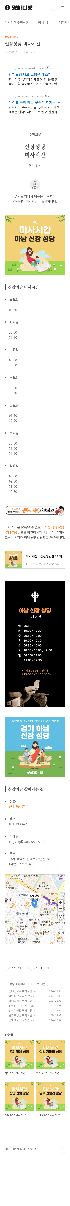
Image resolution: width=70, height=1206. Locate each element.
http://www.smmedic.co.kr (26, 68)
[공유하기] (19, 968)
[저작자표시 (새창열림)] (47, 967)
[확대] (60, 902)
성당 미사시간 (17, 984)
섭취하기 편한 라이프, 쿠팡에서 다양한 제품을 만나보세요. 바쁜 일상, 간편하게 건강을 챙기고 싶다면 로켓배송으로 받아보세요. (34, 109)
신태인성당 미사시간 (20, 991)
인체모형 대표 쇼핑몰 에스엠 (30, 74)
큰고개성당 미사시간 (20, 1015)
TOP (62, 1150)
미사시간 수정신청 (17, 22)
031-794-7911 (19, 806)
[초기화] (60, 916)
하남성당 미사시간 (19, 996)
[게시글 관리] (24, 968)
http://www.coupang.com (26, 96)
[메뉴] (62, 7)
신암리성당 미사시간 (20, 1010)
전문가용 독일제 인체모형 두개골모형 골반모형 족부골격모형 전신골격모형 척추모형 (35, 81)
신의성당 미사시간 (19, 1005)
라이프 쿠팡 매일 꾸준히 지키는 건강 (34, 102)
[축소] (60, 908)
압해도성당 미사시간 (20, 1001)
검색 (54, 8)
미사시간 (44, 22)
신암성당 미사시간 (19, 1020)
